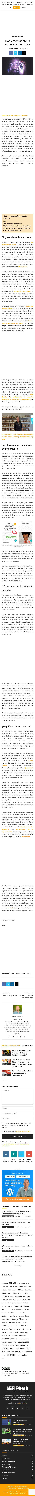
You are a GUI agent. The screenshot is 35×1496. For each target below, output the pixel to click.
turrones (22, 1348)
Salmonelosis (5, 1339)
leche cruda (21, 1316)
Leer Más (23, 7)
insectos (11, 1313)
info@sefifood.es (22, 1403)
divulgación (13, 1303)
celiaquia (15, 1293)
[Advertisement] (17, 22)
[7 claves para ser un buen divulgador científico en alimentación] (6, 1441)
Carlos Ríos (28, 1290)
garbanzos (8, 1309)
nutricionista (24, 1322)
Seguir (6, 1152)
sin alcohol (18, 1339)
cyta (14, 1300)
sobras (27, 1339)
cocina (12, 1296)
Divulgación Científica (17, 36)
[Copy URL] (24, 53)
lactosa (10, 1316)
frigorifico (26, 1306)
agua (18, 1283)
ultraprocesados (8, 1352)
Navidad (18, 1322)
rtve (9, 1335)
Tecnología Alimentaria (8, 1216)
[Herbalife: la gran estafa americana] (6, 1422)
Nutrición (4, 1261)
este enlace (26, 837)
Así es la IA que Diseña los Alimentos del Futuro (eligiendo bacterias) (21, 1053)
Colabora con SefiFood (21, 1486)
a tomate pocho (5, 1286)
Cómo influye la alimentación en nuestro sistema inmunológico (22, 1073)
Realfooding (23, 1332)
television (5, 1348)
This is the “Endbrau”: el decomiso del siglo (26, 997)
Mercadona (24, 1319)
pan (9, 1326)
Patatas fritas (23, 1326)
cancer (21, 1290)
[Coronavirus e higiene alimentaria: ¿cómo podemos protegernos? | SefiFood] (6, 1431)
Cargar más (17, 1265)
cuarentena (5, 1299)
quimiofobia (11, 1332)
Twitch (28, 1348)
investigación (25, 973)
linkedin (3, 1319)
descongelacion (26, 1300)
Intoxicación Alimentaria (22, 1313)
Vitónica (11, 1355)
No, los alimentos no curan (13, 224)
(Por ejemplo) (22, 267)
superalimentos (12, 1342)
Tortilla (17, 1348)
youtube (24, 1355)
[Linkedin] (20, 53)
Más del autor (27, 1046)
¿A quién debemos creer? (13, 230)
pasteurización (15, 1326)
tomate (12, 1348)
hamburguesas (19, 1309)
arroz (27, 1283)
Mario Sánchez (14, 48)
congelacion (18, 1296)
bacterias (21, 1286)
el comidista (19, 1303)
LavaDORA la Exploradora (9, 996)
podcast (18, 1329)
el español (26, 1303)
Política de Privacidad (23, 1488)
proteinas (28, 1329)
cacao (29, 1286)
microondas (5, 1322)
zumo (3, 1358)
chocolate (5, 1296)
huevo (26, 1310)
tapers (12, 1345)
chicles (26, 1293)
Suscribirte (29, 1152)
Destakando (22, 1493)
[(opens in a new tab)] (6, 1053)
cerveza (20, 1293)
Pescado (12, 1329)
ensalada (10, 1306)
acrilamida (5, 1283)
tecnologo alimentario (21, 1345)
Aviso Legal (10, 1486)
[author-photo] (17, 1014)
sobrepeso (4, 1342)
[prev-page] (3, 1080)
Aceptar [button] (16, 7)
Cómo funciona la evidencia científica (17, 228)
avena (10, 1286)
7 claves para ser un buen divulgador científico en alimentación (20, 1441)
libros (27, 1316)
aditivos (12, 1283)
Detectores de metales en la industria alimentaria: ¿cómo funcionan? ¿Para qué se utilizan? (17, 1235)
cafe (9, 1290)
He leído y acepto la (17, 1131)
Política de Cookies (11, 1488)
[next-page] (6, 1080)
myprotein (12, 1323)
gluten (13, 1309)
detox (3, 1303)
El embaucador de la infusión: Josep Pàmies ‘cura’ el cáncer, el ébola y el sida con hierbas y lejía (17, 436)
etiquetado (17, 1306)
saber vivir (15, 1335)
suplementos (5, 1345)
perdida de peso (5, 1329)
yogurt (18, 1355)
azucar (15, 1286)
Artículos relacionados (11, 1046)
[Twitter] (15, 53)
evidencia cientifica (15, 973)
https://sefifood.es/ (17, 1019)
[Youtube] (25, 1037)
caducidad (4, 1290)
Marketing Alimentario (18, 1424)
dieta (7, 1303)
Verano (3, 1355)
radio (17, 1332)
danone (19, 1299)
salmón (12, 1339)
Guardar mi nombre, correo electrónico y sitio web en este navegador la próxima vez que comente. (16, 1125)
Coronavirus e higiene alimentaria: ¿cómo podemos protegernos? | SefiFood (23, 1431)
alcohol (23, 1283)
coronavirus (26, 1296)
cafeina (14, 1290)
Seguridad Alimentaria (18, 1435)
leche (15, 1316)
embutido (4, 1306)
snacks (23, 1339)
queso (4, 1332)
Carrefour (9, 1293)
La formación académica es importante (17, 226)
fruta (3, 1309)
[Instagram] (13, 1037)
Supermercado (23, 1342)
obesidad (4, 1326)
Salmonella (22, 1335)
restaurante (4, 1335)
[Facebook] (11, 53)
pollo (23, 1329)
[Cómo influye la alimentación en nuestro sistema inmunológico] (6, 1073)
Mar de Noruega (12, 1319)
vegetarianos (28, 1352)
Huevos (4, 1313)
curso (10, 1299)
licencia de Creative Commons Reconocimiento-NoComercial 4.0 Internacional (15, 1373)
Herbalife (10, 908)
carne (4, 1293)
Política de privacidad (23, 1131)
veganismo (19, 1352)
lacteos (4, 1316)
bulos (25, 1286)
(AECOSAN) (29, 768)
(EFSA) (4, 765)
